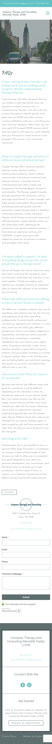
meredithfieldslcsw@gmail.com (26, 529)
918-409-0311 (26, 523)
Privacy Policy (9, 736)
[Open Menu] (47, 13)
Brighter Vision (42, 736)
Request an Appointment (26, 723)
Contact (9, 492)
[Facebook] (22, 685)
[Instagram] (29, 685)
